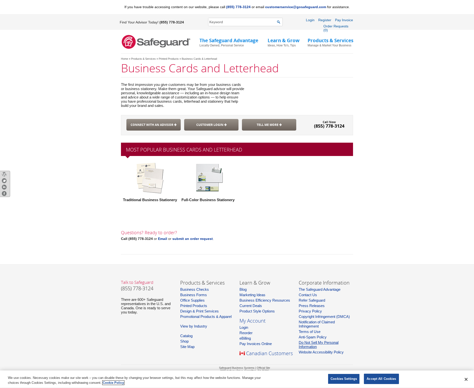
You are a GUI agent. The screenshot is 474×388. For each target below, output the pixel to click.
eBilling (245, 338)
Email (162, 239)
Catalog (186, 336)
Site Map (187, 347)
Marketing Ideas (252, 295)
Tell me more (268, 125)
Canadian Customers (269, 353)
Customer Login (210, 125)
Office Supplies (192, 300)
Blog (243, 289)
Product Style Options (257, 311)
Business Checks (194, 289)
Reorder (246, 333)
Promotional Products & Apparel (206, 316)
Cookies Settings (344, 379)
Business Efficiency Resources (264, 300)
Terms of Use (309, 332)
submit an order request (192, 239)
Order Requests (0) (335, 28)
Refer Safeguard (312, 300)
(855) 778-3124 (238, 7)
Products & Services (143, 58)
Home (124, 58)
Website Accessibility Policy (321, 352)
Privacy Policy (310, 311)
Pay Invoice (344, 20)
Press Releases (312, 306)
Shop (184, 341)
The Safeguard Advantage (319, 289)
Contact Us (308, 295)
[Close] (466, 379)
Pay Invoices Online (255, 344)
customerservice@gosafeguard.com (295, 7)
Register (324, 20)
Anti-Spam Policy (313, 337)
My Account (252, 320)
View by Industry (193, 326)
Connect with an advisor (152, 125)
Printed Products (169, 58)
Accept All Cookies (381, 379)
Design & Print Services (199, 311)
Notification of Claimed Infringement (317, 324)
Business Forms (193, 295)
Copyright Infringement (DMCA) (324, 316)
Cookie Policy (113, 383)
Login (310, 20)
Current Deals (250, 306)
